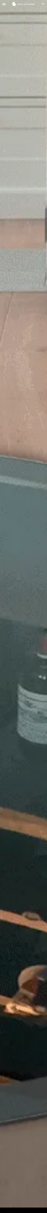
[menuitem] (43, 4)
